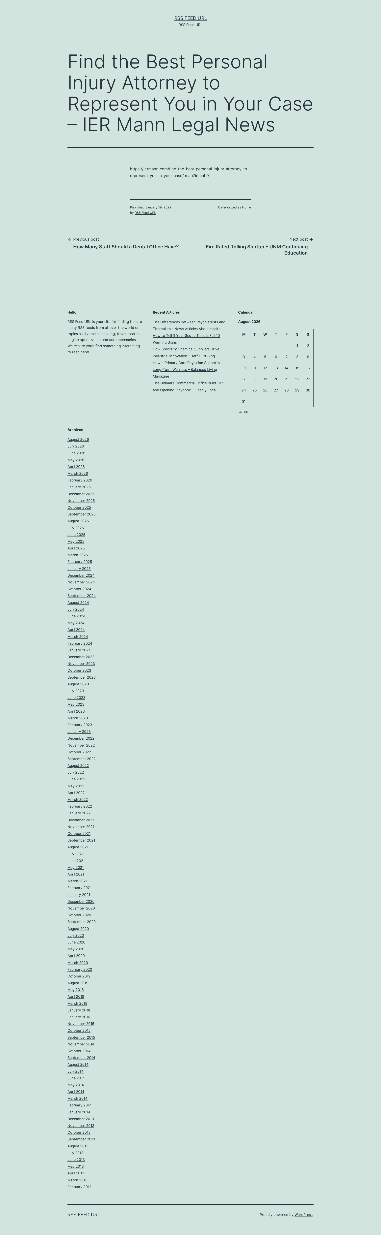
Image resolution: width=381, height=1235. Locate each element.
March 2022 (77, 799)
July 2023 (75, 691)
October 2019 (78, 976)
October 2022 (79, 752)
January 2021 (78, 895)
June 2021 (76, 861)
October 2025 (79, 507)
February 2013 (79, 1187)
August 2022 (78, 765)
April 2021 (75, 874)
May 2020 (75, 949)
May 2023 (75, 704)
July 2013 (75, 1153)
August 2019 (77, 983)
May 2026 (75, 460)
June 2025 (76, 535)
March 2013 (77, 1180)
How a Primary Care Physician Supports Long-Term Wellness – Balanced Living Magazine (186, 369)
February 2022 (79, 806)
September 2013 (81, 1139)
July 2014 (75, 1071)
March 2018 (77, 1003)
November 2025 (81, 501)
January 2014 (78, 1112)
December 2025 (80, 494)
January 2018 (78, 1010)
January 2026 (79, 487)
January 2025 (79, 569)
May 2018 (75, 990)
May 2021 (75, 867)
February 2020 (79, 969)
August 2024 (78, 603)
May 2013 (75, 1166)
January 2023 (79, 731)
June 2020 (76, 942)
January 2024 (79, 650)
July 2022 (75, 772)
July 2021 (75, 854)
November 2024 (81, 582)
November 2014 (80, 1044)
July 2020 (75, 935)
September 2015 (81, 1037)
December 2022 (80, 738)
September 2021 (81, 840)
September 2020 (81, 922)
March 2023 (77, 718)
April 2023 (76, 711)
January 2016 (78, 1017)
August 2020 (78, 929)
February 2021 (79, 888)
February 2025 (79, 562)
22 (297, 379)
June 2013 (76, 1160)
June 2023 (76, 697)
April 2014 (75, 1092)
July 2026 (75, 446)
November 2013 (80, 1126)
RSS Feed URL (190, 18)
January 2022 (79, 813)
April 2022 (76, 793)
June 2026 (76, 453)
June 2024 (76, 616)
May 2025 (75, 541)
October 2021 (78, 833)
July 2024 (75, 609)
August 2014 (78, 1064)
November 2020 (81, 908)
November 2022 (81, 745)
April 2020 (76, 956)
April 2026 (76, 467)
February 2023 (79, 725)
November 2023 (81, 664)
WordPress (303, 1215)
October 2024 (79, 589)
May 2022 (75, 786)
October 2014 (79, 1051)
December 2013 (80, 1119)
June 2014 (76, 1078)
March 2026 (77, 473)
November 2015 (80, 1024)
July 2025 (75, 528)
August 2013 (77, 1146)
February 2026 (79, 480)
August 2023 (78, 684)
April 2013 (75, 1173)
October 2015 (78, 1030)
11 (254, 368)
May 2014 (75, 1085)
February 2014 (79, 1105)
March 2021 (77, 881)
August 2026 (78, 439)
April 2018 (75, 996)
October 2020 (79, 915)
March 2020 (77, 963)
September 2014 (81, 1058)
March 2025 (77, 555)
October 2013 (78, 1132)
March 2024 (77, 636)
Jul (245, 412)
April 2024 (76, 630)
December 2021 (80, 820)
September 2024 (81, 596)
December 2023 (80, 657)
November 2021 (80, 827)
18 (255, 379)
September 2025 (81, 514)
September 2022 (81, 759)
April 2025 (76, 548)
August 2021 (77, 847)
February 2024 (79, 643)
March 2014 (77, 1098)
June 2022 (76, 779)
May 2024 (76, 623)
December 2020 (80, 901)
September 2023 (81, 677)
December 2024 (81, 575)
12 (265, 368)
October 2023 (79, 670)
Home (246, 207)
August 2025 (78, 521)
